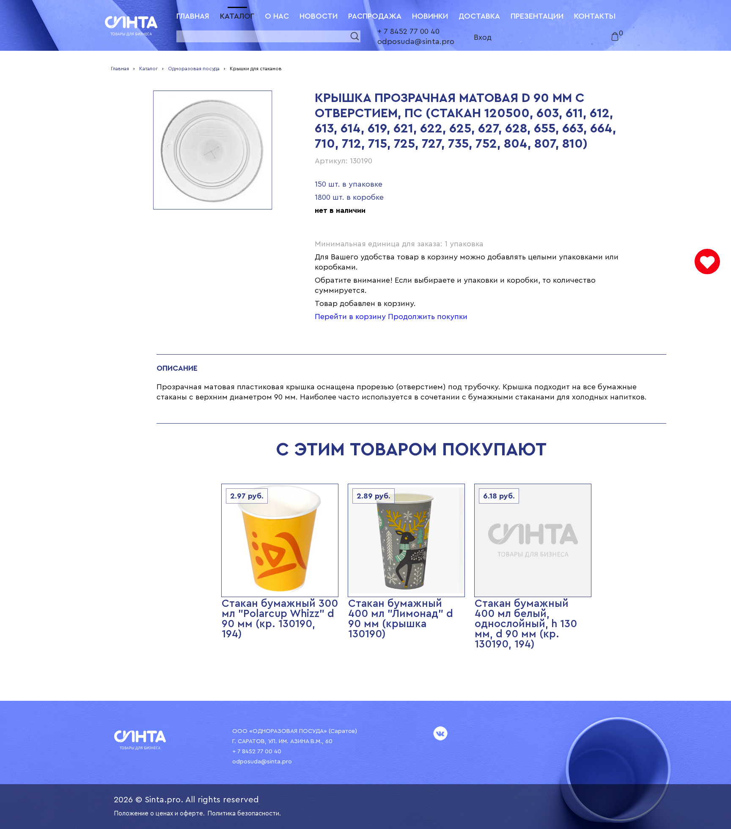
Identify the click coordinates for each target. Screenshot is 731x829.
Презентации (537, 16)
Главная (192, 16)
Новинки (430, 16)
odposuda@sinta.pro (415, 41)
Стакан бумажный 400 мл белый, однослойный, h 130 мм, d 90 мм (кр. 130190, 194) (526, 624)
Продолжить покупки (427, 316)
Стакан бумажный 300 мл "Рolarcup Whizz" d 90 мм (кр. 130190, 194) (280, 618)
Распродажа (374, 16)
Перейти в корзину (350, 316)
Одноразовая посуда (194, 68)
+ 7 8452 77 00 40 (408, 31)
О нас (277, 16)
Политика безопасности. (244, 813)
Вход (483, 37)
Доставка (479, 16)
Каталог (237, 16)
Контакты (595, 16)
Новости (319, 16)
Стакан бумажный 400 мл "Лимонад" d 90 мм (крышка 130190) (400, 618)
